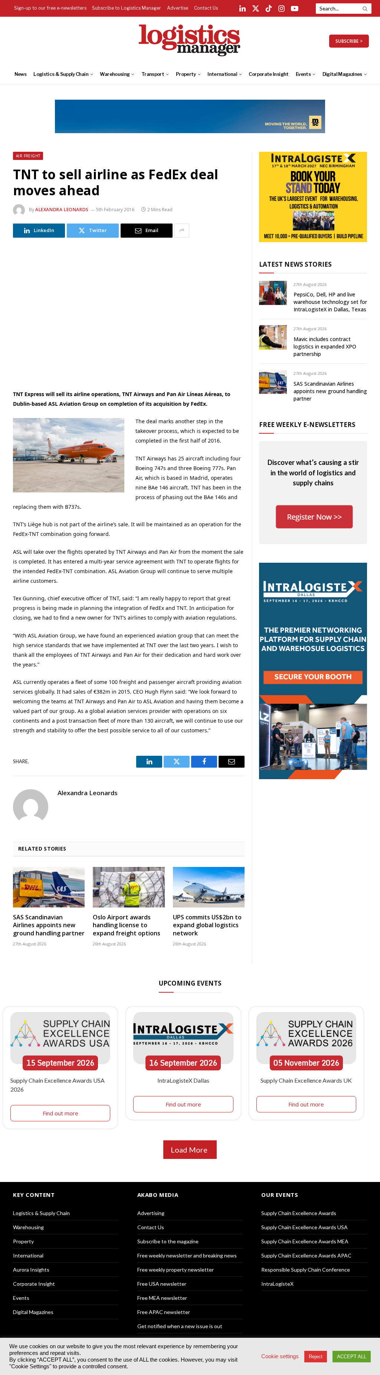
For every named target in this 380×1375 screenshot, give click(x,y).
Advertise (177, 8)
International (222, 74)
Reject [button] (315, 1356)
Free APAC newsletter (163, 1312)
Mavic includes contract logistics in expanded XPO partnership (325, 346)
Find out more (60, 1113)
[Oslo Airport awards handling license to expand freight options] (128, 887)
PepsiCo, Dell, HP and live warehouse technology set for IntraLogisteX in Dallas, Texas (330, 302)
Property (186, 74)
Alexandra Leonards (62, 209)
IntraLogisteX (277, 1284)
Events (303, 74)
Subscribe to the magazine (168, 1241)
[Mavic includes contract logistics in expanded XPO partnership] (273, 337)
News (20, 74)
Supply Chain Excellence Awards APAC (306, 1255)
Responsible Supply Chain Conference (305, 1269)
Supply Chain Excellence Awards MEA (304, 1241)
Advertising (150, 1213)
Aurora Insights (31, 1269)
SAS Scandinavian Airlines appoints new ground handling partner (49, 925)
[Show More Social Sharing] (181, 231)
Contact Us (206, 8)
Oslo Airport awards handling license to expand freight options (126, 925)
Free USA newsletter (161, 1284)
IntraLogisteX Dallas (183, 1080)
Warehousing (115, 74)
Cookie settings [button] (280, 1356)
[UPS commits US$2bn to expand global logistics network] (209, 887)
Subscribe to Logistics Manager (126, 8)
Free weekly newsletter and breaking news (187, 1255)
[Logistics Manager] (190, 41)
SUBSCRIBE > (349, 41)
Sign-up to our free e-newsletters (50, 8)
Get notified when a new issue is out (179, 1326)
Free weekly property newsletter (175, 1269)
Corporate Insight (268, 74)
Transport (152, 74)
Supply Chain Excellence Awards (298, 1213)
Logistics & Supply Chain (60, 74)
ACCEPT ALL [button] (351, 1356)
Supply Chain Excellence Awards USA (304, 1227)
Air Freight (28, 155)
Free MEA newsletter (162, 1298)
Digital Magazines (342, 74)
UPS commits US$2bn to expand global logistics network (207, 925)
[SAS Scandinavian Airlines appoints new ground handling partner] (49, 887)
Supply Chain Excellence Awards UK (306, 1080)
